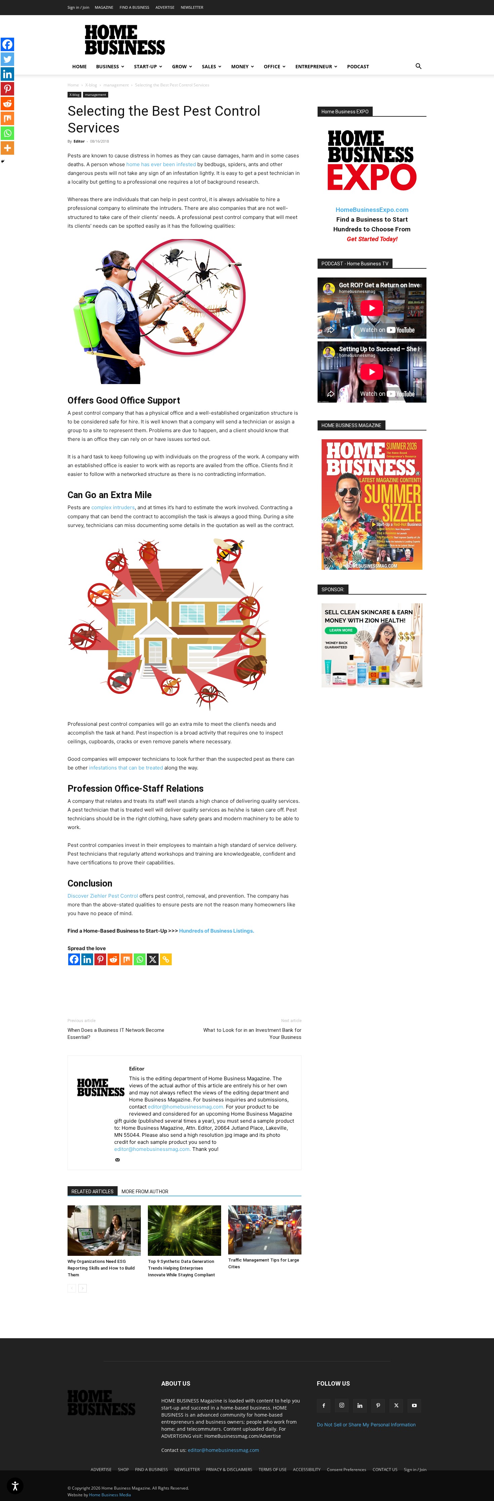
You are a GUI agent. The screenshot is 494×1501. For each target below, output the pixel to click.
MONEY (240, 66)
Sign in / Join (78, 7)
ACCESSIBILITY (307, 1469)
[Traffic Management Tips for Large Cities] (264, 1229)
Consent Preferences (346, 1469)
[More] (7, 148)
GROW (179, 66)
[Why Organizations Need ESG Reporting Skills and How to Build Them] (104, 1230)
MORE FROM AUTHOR (145, 1191)
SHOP (123, 1469)
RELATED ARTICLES (93, 1191)
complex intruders (113, 507)
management (116, 85)
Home (73, 85)
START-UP (145, 66)
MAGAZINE (104, 7)
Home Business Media (110, 1495)
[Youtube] (414, 1406)
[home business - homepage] (106, 1414)
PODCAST (358, 66)
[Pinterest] (100, 959)
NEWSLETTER (192, 7)
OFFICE (272, 66)
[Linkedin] (87, 959)
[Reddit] (113, 959)
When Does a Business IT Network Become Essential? (116, 1033)
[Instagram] (341, 1405)
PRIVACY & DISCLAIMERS (229, 1469)
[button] (418, 67)
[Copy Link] (166, 959)
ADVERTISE (165, 7)
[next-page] (82, 1288)
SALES (209, 66)
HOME (79, 66)
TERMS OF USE (273, 1469)
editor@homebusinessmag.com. (186, 1106)
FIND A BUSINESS (134, 7)
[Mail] (119, 1160)
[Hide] (2, 161)
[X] (153, 959)
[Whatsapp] (140, 959)
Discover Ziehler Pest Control (103, 896)
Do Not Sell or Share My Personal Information (366, 1424)
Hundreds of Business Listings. (216, 931)
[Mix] (126, 959)
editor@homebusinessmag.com (223, 1450)
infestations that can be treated (126, 767)
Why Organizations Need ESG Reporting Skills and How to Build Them (101, 1268)
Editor (79, 141)
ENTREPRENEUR (313, 66)
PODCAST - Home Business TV (355, 263)
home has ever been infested (161, 164)
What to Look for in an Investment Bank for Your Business (252, 1033)
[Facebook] (74, 959)
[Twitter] (7, 59)
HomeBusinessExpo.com (372, 210)
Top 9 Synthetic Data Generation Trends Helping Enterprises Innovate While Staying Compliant (181, 1268)
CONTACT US (385, 1469)
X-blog (91, 85)
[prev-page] (72, 1288)
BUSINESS (107, 66)
